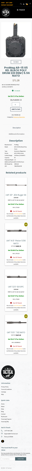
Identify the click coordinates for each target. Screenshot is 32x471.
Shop (3, 3)
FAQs (2, 394)
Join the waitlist (18, 214)
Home (2, 404)
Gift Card (9, 3)
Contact (3, 414)
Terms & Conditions (6, 389)
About (2, 406)
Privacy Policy (4, 387)
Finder (21, 10)
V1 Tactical (8, 468)
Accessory (16, 117)
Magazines (22, 117)
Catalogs (3, 392)
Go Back (16, 62)
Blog (2, 411)
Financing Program (6, 419)
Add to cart (16, 109)
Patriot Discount (7, 5)
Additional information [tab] (16, 134)
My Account (4, 416)
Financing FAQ (5, 421)
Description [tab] (17, 128)
